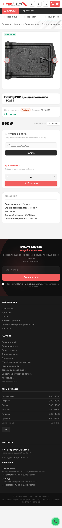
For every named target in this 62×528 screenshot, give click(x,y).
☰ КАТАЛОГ (10, 11)
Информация (27, 11)
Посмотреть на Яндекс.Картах (19, 474)
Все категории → (9, 381)
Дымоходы (7, 358)
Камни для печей (11, 366)
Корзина (57, 4)
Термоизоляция (10, 354)
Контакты (6, 328)
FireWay (25, 110)
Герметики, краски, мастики (16, 362)
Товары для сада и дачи (14, 370)
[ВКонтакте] (6, 429)
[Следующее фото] (55, 60)
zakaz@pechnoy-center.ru (15, 457)
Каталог (18, 24)
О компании (8, 308)
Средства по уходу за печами (17, 374)
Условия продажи (11, 320)
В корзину (33, 183)
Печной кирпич (32, 16)
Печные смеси (9, 350)
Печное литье (12, 16)
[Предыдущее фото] (7, 60)
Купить (31, 153)
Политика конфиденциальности (18, 324)
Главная (6, 24)
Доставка (6, 312)
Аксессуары (8, 377)
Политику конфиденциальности (32, 284)
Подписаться (31, 277)
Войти (45, 4)
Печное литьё (9, 342)
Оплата (5, 316)
